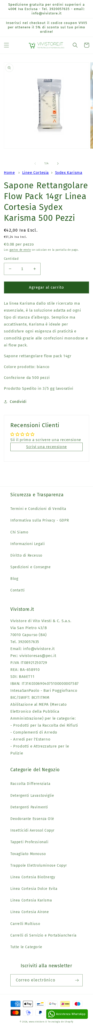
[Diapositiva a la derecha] (58, 163)
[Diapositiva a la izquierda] (35, 163)
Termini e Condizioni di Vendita (38, 509)
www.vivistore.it (38, 1021)
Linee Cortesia (35, 172)
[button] (6, 45)
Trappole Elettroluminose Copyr (38, 865)
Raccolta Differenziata (30, 784)
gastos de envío (20, 249)
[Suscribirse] (76, 980)
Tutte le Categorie (26, 947)
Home (9, 172)
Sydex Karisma (68, 172)
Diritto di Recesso (26, 555)
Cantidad (11, 259)
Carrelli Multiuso (25, 924)
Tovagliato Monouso (28, 854)
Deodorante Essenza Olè (32, 819)
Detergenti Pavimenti (29, 807)
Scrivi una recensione (46, 446)
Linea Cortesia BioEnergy (32, 877)
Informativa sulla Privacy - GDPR (39, 520)
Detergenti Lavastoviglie (32, 795)
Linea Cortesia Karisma (31, 900)
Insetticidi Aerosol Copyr (32, 830)
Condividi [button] (18, 402)
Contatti (17, 590)
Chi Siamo (19, 532)
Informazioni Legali (27, 544)
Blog (14, 578)
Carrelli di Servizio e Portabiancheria (43, 935)
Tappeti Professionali (29, 842)
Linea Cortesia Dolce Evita (34, 889)
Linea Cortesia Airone (29, 912)
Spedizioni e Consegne (30, 567)
